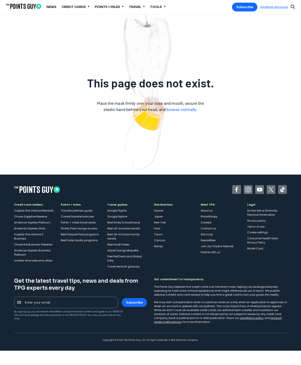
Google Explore (117, 216)
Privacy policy (256, 221)
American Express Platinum (32, 222)
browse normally (181, 109)
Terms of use (255, 227)
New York (160, 222)
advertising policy (252, 318)
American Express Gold (29, 228)
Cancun (159, 240)
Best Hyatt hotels (118, 244)
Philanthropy (209, 216)
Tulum (158, 234)
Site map (207, 234)
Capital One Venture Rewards (34, 210)
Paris (157, 228)
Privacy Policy (77, 315)
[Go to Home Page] (23, 6)
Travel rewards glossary (123, 266)
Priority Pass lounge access (79, 228)
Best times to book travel (123, 222)
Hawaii (158, 210)
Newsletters (208, 240)
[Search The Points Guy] (293, 6)
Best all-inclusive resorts (123, 228)
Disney (158, 246)
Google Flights (117, 210)
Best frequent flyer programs (80, 234)
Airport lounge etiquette (122, 250)
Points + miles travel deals (78, 222)
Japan (158, 216)
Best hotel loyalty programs (79, 240)
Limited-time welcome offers (33, 260)
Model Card (255, 248)
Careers (206, 222)
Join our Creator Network (217, 246)
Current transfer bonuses (77, 216)
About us (207, 210)
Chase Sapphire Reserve (30, 216)
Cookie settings (257, 232)
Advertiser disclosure (274, 7)
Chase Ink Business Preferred (33, 244)
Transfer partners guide (76, 210)
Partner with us (210, 252)
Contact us (208, 228)
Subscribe (244, 7)
